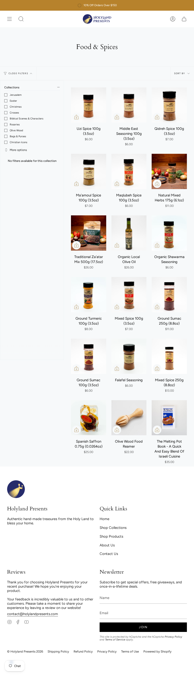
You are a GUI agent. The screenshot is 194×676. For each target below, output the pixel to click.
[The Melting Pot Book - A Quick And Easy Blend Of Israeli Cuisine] (169, 418)
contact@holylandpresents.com (32, 614)
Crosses (14, 112)
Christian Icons (18, 142)
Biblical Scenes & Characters (26, 118)
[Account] (173, 19)
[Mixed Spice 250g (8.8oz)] (169, 356)
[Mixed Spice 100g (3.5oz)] (129, 294)
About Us (107, 545)
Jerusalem (16, 94)
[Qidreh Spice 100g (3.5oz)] (169, 105)
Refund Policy (83, 651)
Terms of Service (115, 639)
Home (104, 519)
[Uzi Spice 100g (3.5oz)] (88, 105)
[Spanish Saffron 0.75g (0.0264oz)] (88, 418)
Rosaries (15, 124)
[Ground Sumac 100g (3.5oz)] (88, 356)
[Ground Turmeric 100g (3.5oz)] (88, 294)
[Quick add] (76, 117)
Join (143, 627)
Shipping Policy (58, 651)
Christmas (16, 106)
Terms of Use (130, 651)
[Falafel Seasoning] (129, 356)
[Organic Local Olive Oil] (129, 233)
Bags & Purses (18, 136)
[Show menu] (9, 19)
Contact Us (109, 554)
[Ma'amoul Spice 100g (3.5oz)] (88, 171)
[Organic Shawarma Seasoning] (169, 233)
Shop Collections (113, 528)
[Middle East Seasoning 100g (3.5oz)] (129, 105)
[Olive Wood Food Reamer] (129, 418)
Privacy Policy (173, 636)
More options (18, 150)
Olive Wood (16, 130)
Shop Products (111, 536)
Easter (13, 100)
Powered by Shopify (157, 651)
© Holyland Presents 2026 (25, 651)
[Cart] (184, 19)
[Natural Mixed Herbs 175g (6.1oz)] (169, 171)
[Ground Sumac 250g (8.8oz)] (169, 294)
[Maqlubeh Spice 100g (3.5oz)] (129, 171)
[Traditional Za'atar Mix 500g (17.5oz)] (88, 233)
